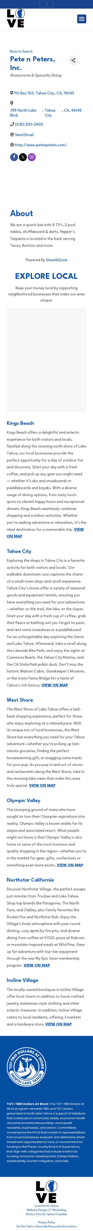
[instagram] (32, 157)
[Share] (73, 60)
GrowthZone (56, 260)
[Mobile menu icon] (81, 18)
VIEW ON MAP (37, 966)
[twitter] (23, 157)
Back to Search (21, 51)
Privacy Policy (46, 1222)
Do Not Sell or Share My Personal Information (47, 1226)
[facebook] (14, 157)
